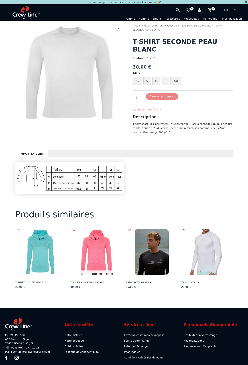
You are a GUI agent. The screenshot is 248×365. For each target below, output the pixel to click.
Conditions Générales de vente (144, 357)
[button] (118, 29)
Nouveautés (191, 18)
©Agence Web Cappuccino (201, 346)
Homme (144, 18)
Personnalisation (231, 18)
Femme (130, 18)
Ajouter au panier (162, 96)
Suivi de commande (137, 340)
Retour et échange (136, 346)
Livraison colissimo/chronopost (144, 335)
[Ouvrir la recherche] (178, 10)
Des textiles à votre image (200, 335)
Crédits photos (74, 346)
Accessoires (172, 18)
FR (226, 10)
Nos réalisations (194, 340)
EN (234, 10)
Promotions (209, 18)
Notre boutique (74, 340)
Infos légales (132, 351)
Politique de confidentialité (82, 351)
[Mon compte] (200, 10)
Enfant (157, 18)
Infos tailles (31, 153)
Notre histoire (73, 335)
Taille (136, 72)
